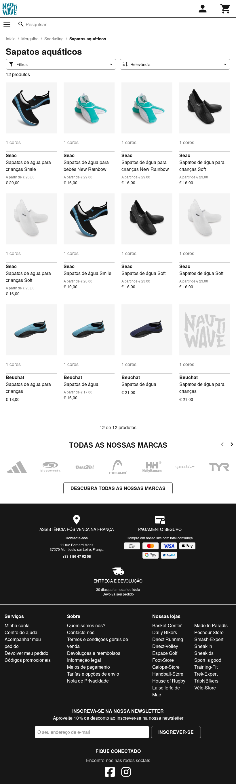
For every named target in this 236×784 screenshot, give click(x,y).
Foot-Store (163, 660)
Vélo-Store (205, 687)
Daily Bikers (164, 632)
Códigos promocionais (28, 660)
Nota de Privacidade (88, 680)
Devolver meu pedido (26, 653)
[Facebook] (110, 772)
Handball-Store (167, 673)
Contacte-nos (77, 538)
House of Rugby (168, 680)
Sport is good (207, 660)
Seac (11, 155)
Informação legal (84, 660)
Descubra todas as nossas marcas (118, 488)
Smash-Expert (208, 639)
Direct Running (167, 639)
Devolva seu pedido (118, 593)
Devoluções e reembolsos (93, 653)
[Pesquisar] (21, 24)
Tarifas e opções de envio (93, 673)
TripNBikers (206, 680)
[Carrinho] (225, 8)
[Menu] (7, 24)
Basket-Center (167, 625)
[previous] (222, 445)
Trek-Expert (206, 673)
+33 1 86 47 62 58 (76, 556)
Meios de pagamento (88, 667)
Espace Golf (164, 653)
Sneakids (204, 653)
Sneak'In (203, 646)
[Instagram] (126, 772)
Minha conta (17, 625)
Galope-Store (166, 667)
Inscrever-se (176, 732)
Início (11, 39)
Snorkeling (54, 39)
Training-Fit (206, 667)
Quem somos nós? (86, 625)
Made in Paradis (211, 625)
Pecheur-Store (209, 632)
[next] (232, 445)
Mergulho (30, 39)
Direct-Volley (165, 646)
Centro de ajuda (21, 632)
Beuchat (15, 377)
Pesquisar (36, 24)
